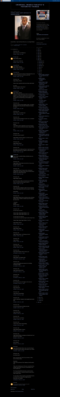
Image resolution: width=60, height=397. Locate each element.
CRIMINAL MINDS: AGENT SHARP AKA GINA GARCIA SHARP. (43, 207)
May (39, 71)
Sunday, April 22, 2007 (18, 289)
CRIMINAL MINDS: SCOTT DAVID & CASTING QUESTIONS (43, 224)
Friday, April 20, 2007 (18, 54)
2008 (39, 58)
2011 (39, 53)
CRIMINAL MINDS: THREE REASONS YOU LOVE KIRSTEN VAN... (43, 83)
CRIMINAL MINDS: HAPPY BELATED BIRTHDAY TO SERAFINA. (43, 270)
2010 (39, 55)
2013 (39, 50)
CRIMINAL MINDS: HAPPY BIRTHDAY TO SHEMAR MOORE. (43, 142)
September (41, 65)
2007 (39, 59)
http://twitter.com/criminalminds (42, 34)
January (40, 300)
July (39, 68)
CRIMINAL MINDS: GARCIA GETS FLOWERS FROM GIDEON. (43, 294)
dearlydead (15, 91)
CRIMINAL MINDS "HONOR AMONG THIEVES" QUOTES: (43, 217)
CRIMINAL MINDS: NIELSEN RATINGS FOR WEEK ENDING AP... (43, 159)
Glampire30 (15, 65)
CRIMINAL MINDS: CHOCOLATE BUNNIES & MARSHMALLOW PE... (43, 250)
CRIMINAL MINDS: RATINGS (43, 147)
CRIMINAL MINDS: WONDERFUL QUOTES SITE (42, 190)
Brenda (14, 346)
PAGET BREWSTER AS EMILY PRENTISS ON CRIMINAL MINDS (43, 163)
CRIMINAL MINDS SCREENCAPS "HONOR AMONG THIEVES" (43, 194)
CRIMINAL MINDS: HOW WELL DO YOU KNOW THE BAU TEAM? (43, 75)
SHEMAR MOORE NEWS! (42, 89)
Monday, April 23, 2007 (18, 338)
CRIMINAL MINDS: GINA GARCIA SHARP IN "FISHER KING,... (43, 113)
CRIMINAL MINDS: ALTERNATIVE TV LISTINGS (42, 79)
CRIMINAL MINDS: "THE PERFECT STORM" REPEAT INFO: (42, 266)
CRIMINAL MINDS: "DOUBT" (43, 273)
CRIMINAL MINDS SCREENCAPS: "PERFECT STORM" (43, 230)
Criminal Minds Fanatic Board (41, 44)
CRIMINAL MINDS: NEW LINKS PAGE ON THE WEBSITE (42, 181)
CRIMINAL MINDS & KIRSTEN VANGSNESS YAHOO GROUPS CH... (43, 87)
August (40, 67)
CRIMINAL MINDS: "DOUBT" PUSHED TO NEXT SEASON (43, 97)
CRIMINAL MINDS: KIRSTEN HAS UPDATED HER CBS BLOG (43, 290)
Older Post (33, 389)
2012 (39, 52)
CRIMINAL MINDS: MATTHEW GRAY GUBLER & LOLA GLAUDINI (43, 128)
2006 (39, 302)
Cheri (14, 382)
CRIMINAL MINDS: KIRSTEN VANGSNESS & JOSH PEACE (43, 238)
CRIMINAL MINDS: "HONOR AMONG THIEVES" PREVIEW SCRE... (43, 213)
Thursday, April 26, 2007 (19, 379)
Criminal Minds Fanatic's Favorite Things (30, 6)
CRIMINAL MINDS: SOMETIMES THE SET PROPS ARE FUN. (42, 260)
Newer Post (13, 389)
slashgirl (14, 154)
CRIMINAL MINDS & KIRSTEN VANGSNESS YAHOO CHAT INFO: (43, 135)
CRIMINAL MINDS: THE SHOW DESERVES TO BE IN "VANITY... (43, 253)
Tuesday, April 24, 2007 (18, 350)
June (39, 70)
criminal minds (17, 45)
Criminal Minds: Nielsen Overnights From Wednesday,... (42, 101)
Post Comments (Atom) (19, 391)
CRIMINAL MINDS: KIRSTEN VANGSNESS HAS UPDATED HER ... (43, 150)
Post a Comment (13, 387)
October (40, 64)
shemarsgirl (15, 72)
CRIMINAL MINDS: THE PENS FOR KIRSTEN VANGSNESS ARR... (43, 172)
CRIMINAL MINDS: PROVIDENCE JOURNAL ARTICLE (43, 234)
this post (42, 27)
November (40, 62)
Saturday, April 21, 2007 (19, 253)
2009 (39, 56)
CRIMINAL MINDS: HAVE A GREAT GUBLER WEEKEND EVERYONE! (43, 198)
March (40, 297)
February (40, 298)
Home (23, 389)
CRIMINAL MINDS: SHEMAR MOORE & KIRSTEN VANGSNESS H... (43, 131)
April (39, 73)
